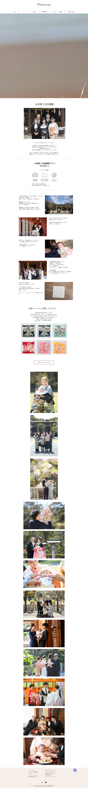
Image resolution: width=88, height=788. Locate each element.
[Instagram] (42, 782)
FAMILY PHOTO (44, 7)
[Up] (75, 770)
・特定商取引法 (47, 775)
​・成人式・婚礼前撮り (33, 772)
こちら (40, 185)
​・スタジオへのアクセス (50, 772)
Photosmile (44, 4)
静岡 (48, 785)
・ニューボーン (32, 770)
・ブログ (30, 773)
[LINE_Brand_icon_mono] (45, 782)
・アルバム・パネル (32, 775)
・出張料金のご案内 (49, 773)
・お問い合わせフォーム (50, 770)
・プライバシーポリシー (50, 776)
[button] (59, 291)
